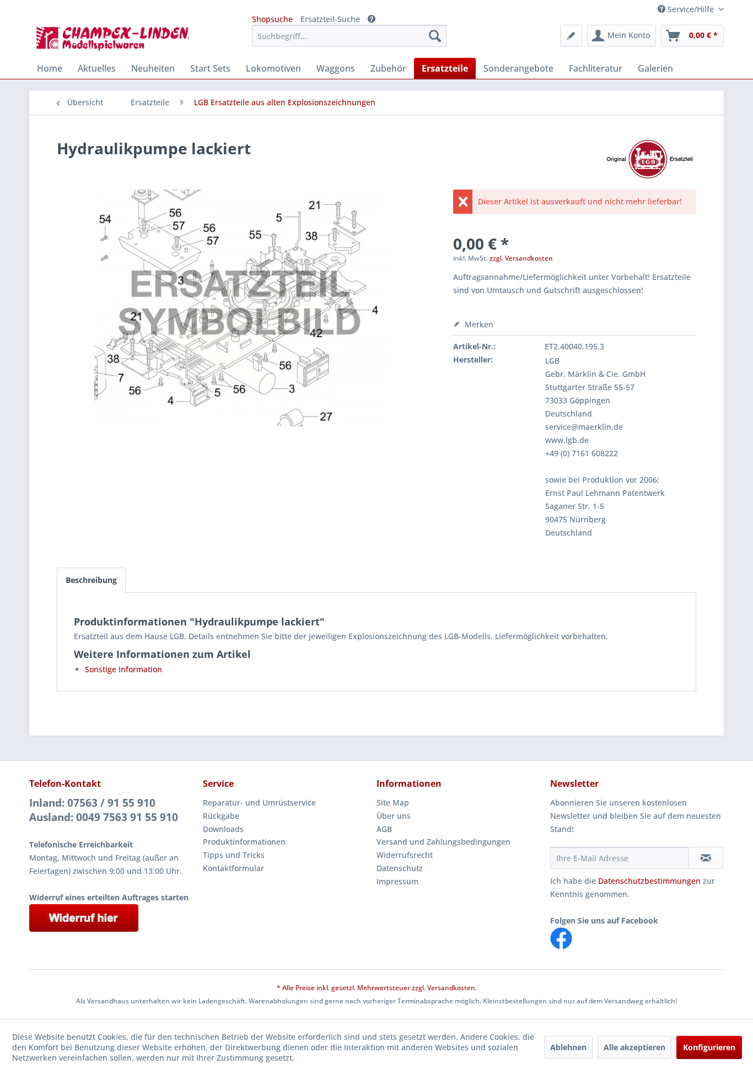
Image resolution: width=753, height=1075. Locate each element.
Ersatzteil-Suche (330, 19)
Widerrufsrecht (404, 855)
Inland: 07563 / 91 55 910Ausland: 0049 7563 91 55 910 (103, 810)
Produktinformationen (244, 841)
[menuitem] (349, 36)
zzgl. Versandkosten (521, 258)
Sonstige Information (123, 669)
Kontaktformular (233, 868)
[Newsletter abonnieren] (706, 858)
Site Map (392, 802)
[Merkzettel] (571, 36)
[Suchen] (435, 36)
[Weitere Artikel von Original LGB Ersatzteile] (649, 159)
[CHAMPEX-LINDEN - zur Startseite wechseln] (116, 38)
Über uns (393, 816)
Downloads (223, 829)
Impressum (397, 881)
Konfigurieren (709, 1047)
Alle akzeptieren (634, 1047)
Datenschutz (399, 868)
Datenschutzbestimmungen (649, 881)
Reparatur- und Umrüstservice (259, 802)
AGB (384, 829)
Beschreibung (91, 580)
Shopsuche (272, 19)
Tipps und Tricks (234, 855)
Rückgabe (221, 816)
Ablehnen (568, 1047)
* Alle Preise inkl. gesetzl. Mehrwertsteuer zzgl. (352, 987)
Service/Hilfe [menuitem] (690, 9)
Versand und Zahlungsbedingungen (443, 841)
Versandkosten (451, 987)
